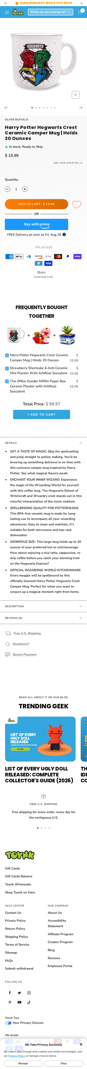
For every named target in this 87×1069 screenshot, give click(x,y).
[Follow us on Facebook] (10, 993)
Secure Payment (25, 654)
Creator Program (60, 942)
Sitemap (11, 952)
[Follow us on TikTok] (29, 1002)
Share (41, 272)
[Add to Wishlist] (77, 204)
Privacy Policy (15, 920)
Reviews (54, 958)
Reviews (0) (13, 618)
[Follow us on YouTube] (19, 1002)
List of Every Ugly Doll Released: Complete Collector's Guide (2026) (39, 774)
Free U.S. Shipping (27, 633)
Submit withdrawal (19, 968)
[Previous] (6, 107)
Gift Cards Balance (18, 876)
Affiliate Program (60, 934)
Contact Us (13, 913)
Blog (51, 950)
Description (14, 606)
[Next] (81, 107)
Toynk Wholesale (18, 884)
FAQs (9, 961)
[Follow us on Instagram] (29, 993)
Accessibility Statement (57, 923)
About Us (55, 913)
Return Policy (15, 929)
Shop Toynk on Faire (20, 892)
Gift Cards (12, 868)
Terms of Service (17, 944)
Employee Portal (60, 966)
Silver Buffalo (16, 119)
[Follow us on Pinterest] (10, 1002)
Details (11, 443)
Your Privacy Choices (27, 1023)
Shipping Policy (16, 937)
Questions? (21, 644)
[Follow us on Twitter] (19, 993)
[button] (79, 12)
